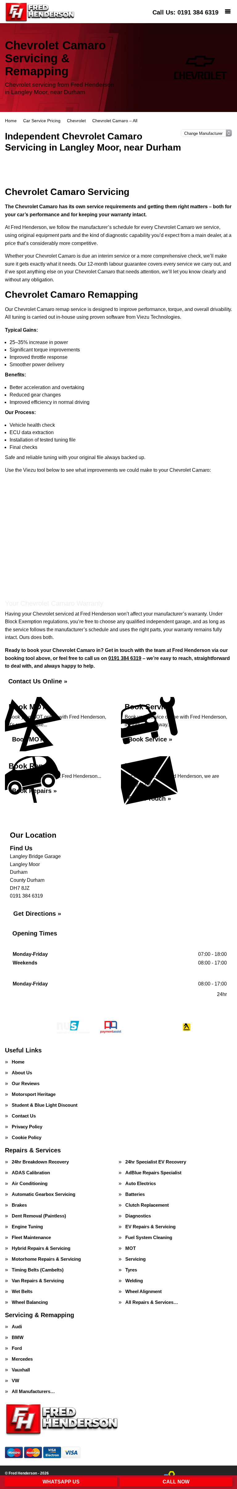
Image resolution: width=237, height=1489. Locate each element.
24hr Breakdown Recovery (40, 1161)
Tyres (131, 1269)
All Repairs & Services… (151, 1302)
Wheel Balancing (30, 1302)
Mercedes (22, 1359)
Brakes (19, 1205)
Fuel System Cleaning (148, 1237)
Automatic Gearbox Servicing (43, 1194)
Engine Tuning (27, 1226)
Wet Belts (22, 1291)
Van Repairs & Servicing (38, 1280)
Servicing (135, 1259)
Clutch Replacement (147, 1205)
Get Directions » (37, 913)
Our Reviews (26, 1083)
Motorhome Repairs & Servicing (46, 1259)
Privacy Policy (27, 1126)
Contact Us (24, 1116)
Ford (17, 1348)
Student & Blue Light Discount (44, 1105)
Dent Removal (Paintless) (39, 1215)
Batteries (135, 1194)
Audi (17, 1326)
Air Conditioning (30, 1183)
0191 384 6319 (185, 12)
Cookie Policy (26, 1137)
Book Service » (150, 739)
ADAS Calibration (31, 1172)
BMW (17, 1337)
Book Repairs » (34, 790)
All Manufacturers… (33, 1391)
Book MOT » (30, 739)
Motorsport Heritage (34, 1094)
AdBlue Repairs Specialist (153, 1172)
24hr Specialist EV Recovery (155, 1161)
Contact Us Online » (37, 681)
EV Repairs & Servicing (150, 1226)
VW (15, 1380)
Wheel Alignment (143, 1291)
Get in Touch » (149, 798)
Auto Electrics (140, 1183)
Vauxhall (21, 1369)
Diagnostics (138, 1215)
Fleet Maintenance (31, 1237)
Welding (134, 1280)
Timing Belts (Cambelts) (38, 1269)
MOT (130, 1248)
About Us (22, 1072)
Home (18, 1062)
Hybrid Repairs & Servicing (41, 1248)
